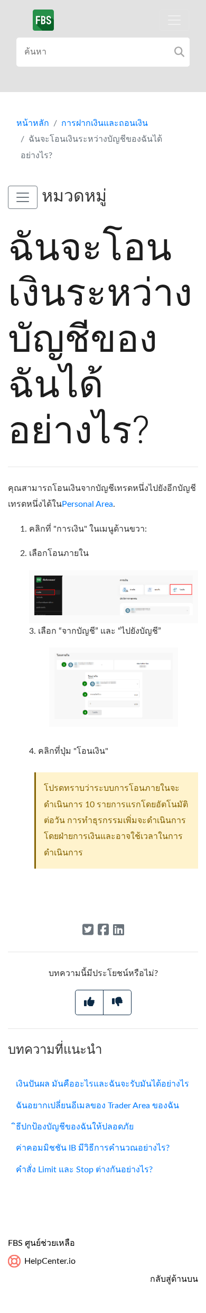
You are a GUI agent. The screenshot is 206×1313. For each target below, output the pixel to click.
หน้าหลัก (32, 123)
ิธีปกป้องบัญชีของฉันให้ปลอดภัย (75, 1127)
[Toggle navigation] (174, 20)
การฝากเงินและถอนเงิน (104, 123)
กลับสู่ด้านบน (174, 1279)
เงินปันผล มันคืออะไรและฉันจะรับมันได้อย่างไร (102, 1084)
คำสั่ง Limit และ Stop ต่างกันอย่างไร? (84, 1169)
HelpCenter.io (49, 1261)
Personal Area (87, 504)
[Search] (179, 52)
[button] (23, 197)
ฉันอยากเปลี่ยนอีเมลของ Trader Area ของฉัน (97, 1105)
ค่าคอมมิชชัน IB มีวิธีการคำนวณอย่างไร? (93, 1148)
